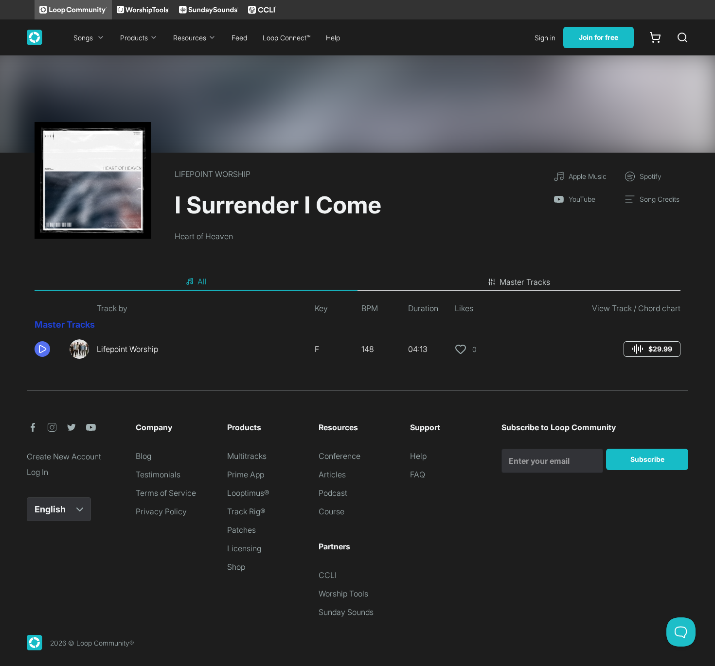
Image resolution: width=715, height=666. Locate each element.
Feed (239, 38)
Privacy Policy (161, 511)
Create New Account (64, 456)
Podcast (333, 493)
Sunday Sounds (346, 612)
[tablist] (357, 282)
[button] (48, 349)
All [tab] (202, 281)
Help (333, 38)
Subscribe (647, 459)
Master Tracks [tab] (525, 282)
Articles (332, 474)
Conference (339, 456)
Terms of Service (166, 493)
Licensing (244, 548)
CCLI (328, 575)
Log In (37, 472)
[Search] (682, 37)
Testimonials (158, 474)
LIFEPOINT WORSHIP (212, 174)
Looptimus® (248, 493)
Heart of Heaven (204, 236)
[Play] (42, 349)
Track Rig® (246, 511)
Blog (143, 456)
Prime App (245, 474)
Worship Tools (343, 593)
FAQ (417, 474)
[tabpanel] (357, 334)
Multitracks (247, 456)
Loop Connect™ (286, 38)
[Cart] (655, 37)
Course (331, 511)
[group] (652, 349)
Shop (236, 567)
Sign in (545, 38)
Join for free (598, 37)
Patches (241, 530)
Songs (83, 38)
